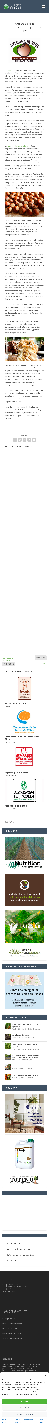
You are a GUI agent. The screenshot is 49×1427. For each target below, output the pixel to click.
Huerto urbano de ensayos (18, 1261)
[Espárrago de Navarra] (24, 757)
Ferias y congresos (28, 1060)
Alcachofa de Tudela (16, 805)
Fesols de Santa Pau (16, 703)
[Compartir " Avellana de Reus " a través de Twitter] (19, 439)
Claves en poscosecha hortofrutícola (27, 1075)
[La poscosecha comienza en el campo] (8, 1067)
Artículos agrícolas (28, 1037)
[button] (45, 1375)
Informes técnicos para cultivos (20, 1255)
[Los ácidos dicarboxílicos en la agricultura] (8, 1046)
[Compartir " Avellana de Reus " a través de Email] (34, 439)
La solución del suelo (20, 1035)
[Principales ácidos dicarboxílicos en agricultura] (8, 1026)
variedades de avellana (18, 146)
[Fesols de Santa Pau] (24, 688)
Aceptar (24, 1401)
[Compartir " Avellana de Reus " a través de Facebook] (15, 439)
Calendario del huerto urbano (19, 1249)
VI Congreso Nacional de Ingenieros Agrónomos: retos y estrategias (26, 1056)
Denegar (24, 1408)
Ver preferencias (24, 1414)
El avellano (9, 70)
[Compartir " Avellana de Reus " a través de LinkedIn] (29, 439)
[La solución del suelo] (8, 1037)
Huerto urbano (23, 28)
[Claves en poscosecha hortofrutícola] (8, 1077)
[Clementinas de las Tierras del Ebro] (24, 721)
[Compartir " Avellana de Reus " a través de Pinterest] (24, 439)
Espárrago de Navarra (17, 772)
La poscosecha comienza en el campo (27, 1066)
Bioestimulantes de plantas (31, 1029)
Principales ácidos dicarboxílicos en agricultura (26, 1025)
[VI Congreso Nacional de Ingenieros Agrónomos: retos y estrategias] (8, 1057)
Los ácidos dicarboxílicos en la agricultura (24, 1046)
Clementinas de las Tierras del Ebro (22, 737)
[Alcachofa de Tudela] (24, 790)
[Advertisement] (24, 550)
